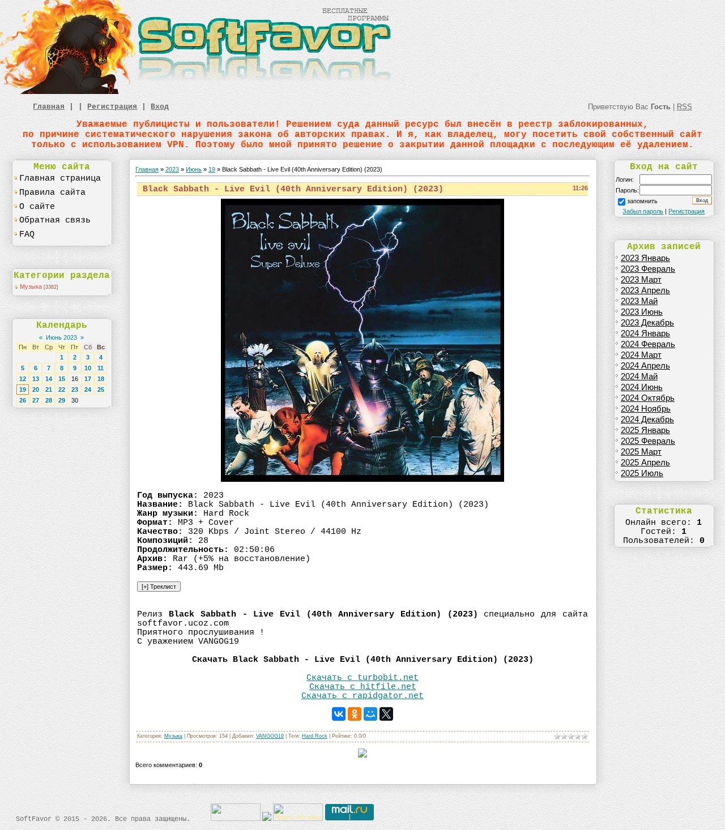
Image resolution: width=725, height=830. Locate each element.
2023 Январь (645, 258)
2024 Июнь (642, 387)
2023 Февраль (648, 268)
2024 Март (641, 355)
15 (61, 378)
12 (22, 378)
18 (100, 378)
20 (35, 389)
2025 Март (641, 451)
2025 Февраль (648, 441)
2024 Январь (645, 333)
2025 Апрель (645, 462)
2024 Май (639, 376)
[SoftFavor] (198, 91)
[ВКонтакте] (339, 714)
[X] (386, 714)
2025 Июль (642, 473)
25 (100, 389)
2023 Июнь (642, 311)
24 (87, 389)
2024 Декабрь (647, 419)
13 (35, 378)
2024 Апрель (645, 365)
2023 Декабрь (647, 322)
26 (22, 400)
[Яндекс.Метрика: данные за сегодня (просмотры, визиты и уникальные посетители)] (298, 812)
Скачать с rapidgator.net (362, 695)
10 (87, 368)
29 (61, 400)
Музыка (31, 286)
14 (48, 378)
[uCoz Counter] (236, 818)
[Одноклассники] (354, 714)
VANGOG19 (270, 736)
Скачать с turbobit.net (362, 677)
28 (48, 400)
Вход (160, 106)
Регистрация (112, 106)
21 (48, 389)
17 (87, 378)
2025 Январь (645, 430)
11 (100, 368)
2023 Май (639, 301)
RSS (684, 106)
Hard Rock (314, 736)
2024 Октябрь (648, 398)
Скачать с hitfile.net (362, 686)
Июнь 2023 (61, 337)
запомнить (642, 201)
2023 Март (641, 279)
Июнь (194, 169)
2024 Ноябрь (646, 408)
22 (61, 389)
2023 (172, 169)
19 (22, 389)
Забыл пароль (642, 211)
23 (74, 389)
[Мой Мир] (370, 714)
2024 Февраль (648, 344)
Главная (49, 106)
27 (35, 400)
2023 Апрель (645, 290)
